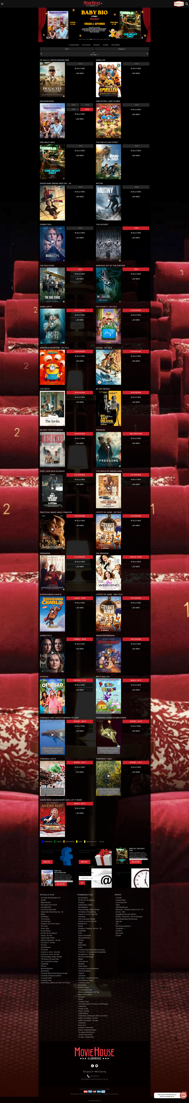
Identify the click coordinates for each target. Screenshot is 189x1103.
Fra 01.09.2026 (80, 310)
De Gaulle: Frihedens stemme (88, 978)
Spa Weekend (45, 947)
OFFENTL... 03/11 (80, 762)
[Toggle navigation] (186, 3)
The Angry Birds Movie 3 (86, 1032)
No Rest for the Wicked (49, 933)
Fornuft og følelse (84, 971)
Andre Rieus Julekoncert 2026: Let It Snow (55, 983)
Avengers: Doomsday (85, 1027)
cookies (107, 1089)
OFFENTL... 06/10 (80, 721)
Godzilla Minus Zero (85, 990)
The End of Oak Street (48, 909)
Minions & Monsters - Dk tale (50, 940)
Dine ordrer (119, 933)
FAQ (117, 924)
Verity (80, 947)
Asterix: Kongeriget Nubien (87, 1030)
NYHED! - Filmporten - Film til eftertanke (129, 917)
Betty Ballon (45, 971)
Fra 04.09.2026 (136, 351)
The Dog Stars (46, 921)
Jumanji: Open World (85, 1035)
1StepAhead (114, 1094)
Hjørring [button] (94, 2)
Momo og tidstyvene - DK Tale (88, 992)
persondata (100, 1089)
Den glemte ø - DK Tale (86, 954)
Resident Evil (82, 924)
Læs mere (80, 73)
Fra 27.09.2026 (136, 639)
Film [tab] (66, 49)
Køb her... (84, 862)
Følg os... (47, 862)
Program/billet (74, 45)
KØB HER (94, 36)
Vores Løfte (45, 928)
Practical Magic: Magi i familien (51, 957)
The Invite (44, 926)
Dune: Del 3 (82, 1025)
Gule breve (82, 1023)
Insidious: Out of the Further (50, 924)
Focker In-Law (83, 1009)
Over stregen (82, 985)
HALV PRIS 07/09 (136, 434)
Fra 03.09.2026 (136, 392)
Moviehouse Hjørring (123, 926)
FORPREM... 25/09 (79, 680)
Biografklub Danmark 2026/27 (126, 914)
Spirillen (43, 900)
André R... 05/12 (79, 804)
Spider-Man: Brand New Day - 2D (52, 912)
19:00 (136, 228)
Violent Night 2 (83, 1013)
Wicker (80, 999)
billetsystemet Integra (99, 1094)
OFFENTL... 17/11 (136, 762)
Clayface (81, 973)
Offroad (43, 966)
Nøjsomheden (46, 902)
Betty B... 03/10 (136, 680)
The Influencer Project (86, 980)
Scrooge (81, 997)
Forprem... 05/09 (79, 598)
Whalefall (81, 964)
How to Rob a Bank (85, 994)
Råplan (80, 959)
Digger (80, 943)
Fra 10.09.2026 (80, 475)
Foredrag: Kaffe (46, 978)
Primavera (44, 950)
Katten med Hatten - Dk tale (87, 1018)
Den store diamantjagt (86, 957)
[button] (46, 37)
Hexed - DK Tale (83, 1011)
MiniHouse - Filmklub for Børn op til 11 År (129, 909)
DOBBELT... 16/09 (80, 639)
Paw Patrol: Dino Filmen (49, 905)
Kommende (86, 45)
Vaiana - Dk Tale (46, 935)
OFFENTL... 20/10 (136, 721)
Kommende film (121, 902)
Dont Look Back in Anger (49, 961)
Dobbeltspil (45, 917)
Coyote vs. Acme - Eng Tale (50, 952)
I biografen (120, 928)
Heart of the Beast (84, 935)
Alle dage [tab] (93, 54)
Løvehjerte (82, 976)
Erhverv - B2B (120, 912)
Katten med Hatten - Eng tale (88, 1020)
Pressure (44, 945)
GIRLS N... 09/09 (136, 557)
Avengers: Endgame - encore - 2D (89, 928)
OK (82, 883)
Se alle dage (80, 68)
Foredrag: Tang (46, 980)
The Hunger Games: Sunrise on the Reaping (93, 1004)
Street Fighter (83, 966)
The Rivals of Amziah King (50, 959)
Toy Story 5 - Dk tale (48, 943)
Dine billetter (116, 45)
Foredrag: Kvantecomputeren (51, 976)
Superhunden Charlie (48, 938)
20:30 (87, 109)
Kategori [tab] (121, 49)
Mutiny (43, 914)
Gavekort (96, 45)
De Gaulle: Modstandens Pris (50, 898)
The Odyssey (45, 919)
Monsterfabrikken (47, 968)
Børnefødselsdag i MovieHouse (126, 919)
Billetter (135, 862)
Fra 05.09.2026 (136, 310)
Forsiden (119, 898)
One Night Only (46, 907)
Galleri (118, 905)
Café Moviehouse (122, 907)
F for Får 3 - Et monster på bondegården (92, 952)
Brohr (80, 933)
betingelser (91, 1089)
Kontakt (105, 45)
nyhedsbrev (83, 1089)
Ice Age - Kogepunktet (86, 1037)
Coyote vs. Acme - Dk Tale (50, 954)
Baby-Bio (119, 921)
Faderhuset (82, 1006)
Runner (80, 926)
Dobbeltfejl (44, 964)
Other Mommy (83, 961)
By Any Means (46, 931)
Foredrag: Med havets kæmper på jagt (54, 973)
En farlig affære (83, 987)
